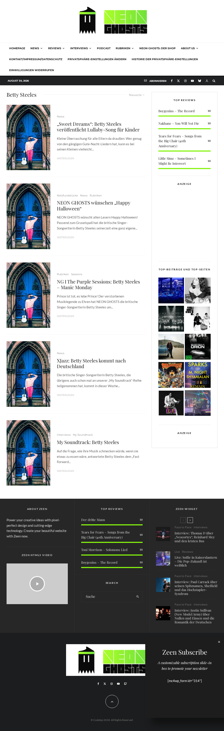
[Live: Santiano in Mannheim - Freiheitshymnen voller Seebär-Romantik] (171, 291)
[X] (178, 80)
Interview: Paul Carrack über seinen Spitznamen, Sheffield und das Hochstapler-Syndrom (196, 588)
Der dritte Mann (93, 520)
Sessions (76, 274)
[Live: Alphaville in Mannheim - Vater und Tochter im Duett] (198, 404)
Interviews (79, 48)
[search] (137, 596)
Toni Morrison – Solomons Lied (104, 549)
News (34, 48)
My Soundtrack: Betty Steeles (88, 442)
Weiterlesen (65, 158)
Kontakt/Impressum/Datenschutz (35, 59)
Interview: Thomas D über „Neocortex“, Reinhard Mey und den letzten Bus (195, 537)
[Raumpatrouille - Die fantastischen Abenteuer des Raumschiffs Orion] (198, 347)
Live (177, 551)
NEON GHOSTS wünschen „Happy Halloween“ (93, 205)
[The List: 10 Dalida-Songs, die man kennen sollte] (198, 291)
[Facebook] (172, 80)
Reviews (54, 48)
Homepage (17, 48)
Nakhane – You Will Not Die (178, 123)
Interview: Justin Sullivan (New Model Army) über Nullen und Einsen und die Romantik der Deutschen (194, 616)
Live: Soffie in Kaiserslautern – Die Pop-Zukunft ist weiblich (196, 561)
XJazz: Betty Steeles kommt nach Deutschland (91, 363)
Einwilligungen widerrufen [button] (31, 70)
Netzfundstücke (67, 195)
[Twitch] (125, 683)
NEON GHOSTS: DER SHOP (157, 48)
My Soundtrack (83, 434)
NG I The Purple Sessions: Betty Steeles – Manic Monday (98, 284)
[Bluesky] (199, 80)
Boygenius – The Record (176, 111)
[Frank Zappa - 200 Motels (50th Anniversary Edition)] (171, 375)
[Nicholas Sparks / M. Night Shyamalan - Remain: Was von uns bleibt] (198, 375)
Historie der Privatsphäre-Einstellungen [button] (165, 59)
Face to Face (183, 527)
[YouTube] (192, 80)
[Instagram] (185, 80)
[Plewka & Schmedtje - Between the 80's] (198, 319)
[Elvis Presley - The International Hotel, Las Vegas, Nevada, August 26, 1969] (171, 404)
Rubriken (123, 48)
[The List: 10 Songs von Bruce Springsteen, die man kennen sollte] (171, 347)
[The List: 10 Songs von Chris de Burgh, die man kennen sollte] (171, 319)
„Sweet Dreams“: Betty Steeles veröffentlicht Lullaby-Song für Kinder (98, 127)
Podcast (103, 48)
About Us (188, 48)
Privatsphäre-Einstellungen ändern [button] (97, 59)
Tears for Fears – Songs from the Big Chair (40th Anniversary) (179, 141)
